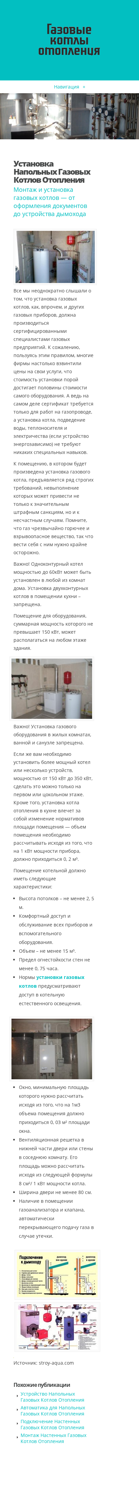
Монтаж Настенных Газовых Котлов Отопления (53, 1438)
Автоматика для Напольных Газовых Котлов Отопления (53, 1410)
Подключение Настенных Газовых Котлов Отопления (52, 1424)
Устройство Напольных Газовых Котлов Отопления (52, 1397)
